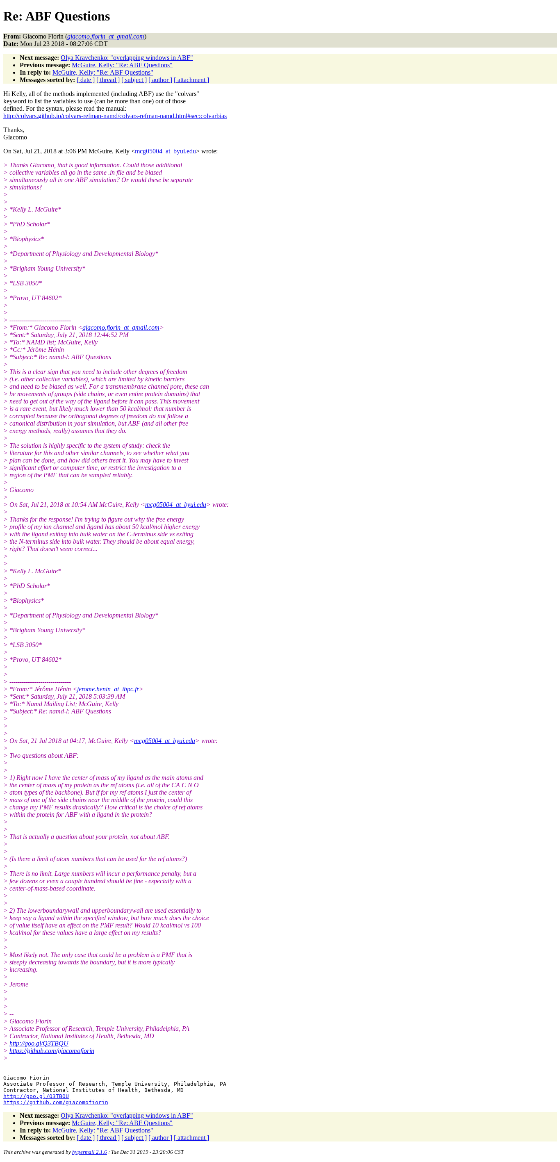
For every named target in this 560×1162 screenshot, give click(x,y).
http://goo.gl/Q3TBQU (38, 1043)
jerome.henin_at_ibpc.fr (108, 689)
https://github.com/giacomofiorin (51, 1050)
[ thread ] (108, 79)
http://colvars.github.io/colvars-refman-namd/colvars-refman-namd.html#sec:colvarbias (115, 115)
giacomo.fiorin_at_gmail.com (120, 327)
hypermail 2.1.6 (89, 1152)
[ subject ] (134, 79)
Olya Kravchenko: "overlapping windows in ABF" (127, 57)
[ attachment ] (191, 79)
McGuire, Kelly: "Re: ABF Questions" (122, 65)
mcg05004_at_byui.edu (165, 151)
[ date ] (86, 79)
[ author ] (160, 79)
